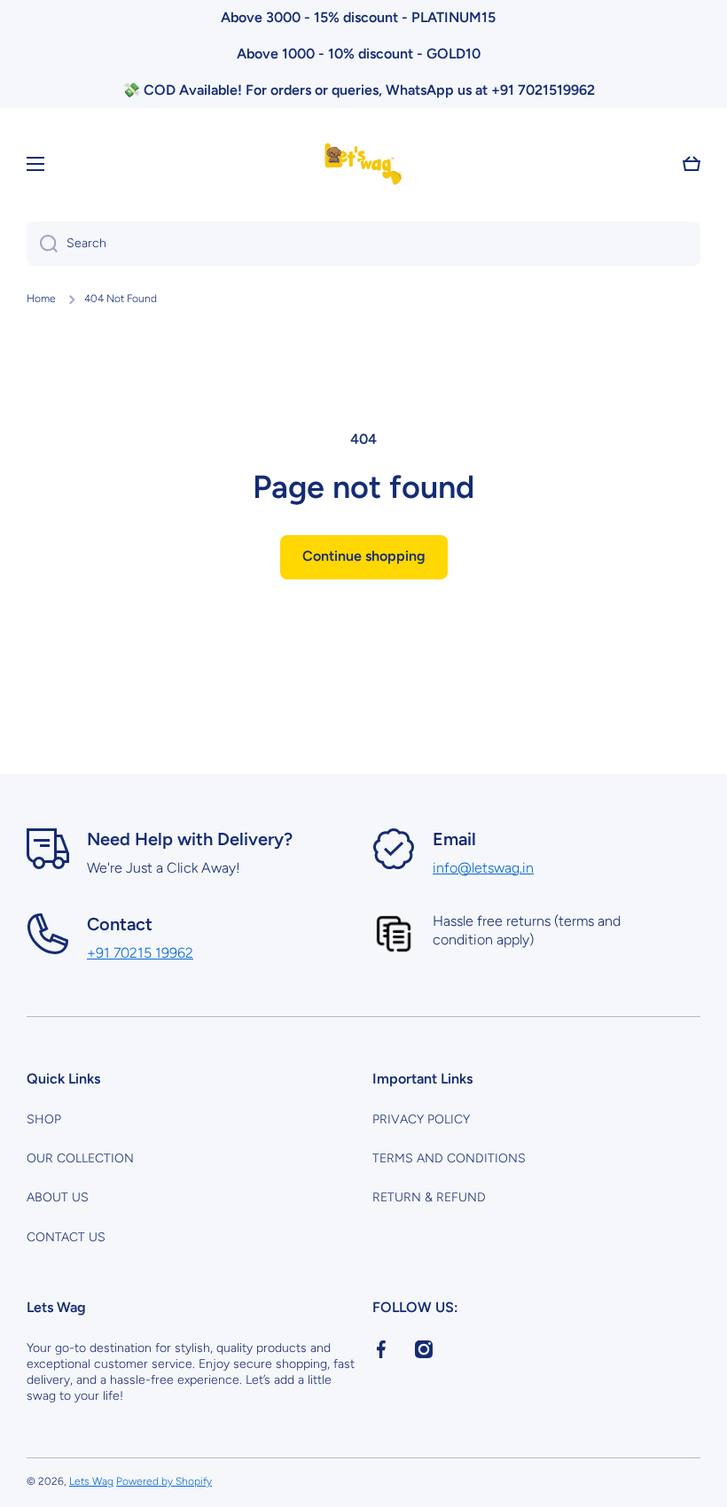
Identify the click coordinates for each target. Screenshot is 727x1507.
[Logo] (363, 164)
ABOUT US (58, 1197)
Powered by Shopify (164, 1481)
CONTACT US (66, 1237)
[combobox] (363, 243)
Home (41, 298)
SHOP (44, 1119)
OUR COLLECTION (80, 1158)
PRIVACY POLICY (421, 1119)
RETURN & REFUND (429, 1197)
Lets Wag (91, 1481)
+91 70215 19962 (140, 952)
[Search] (42, 243)
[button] (691, 164)
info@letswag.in (483, 867)
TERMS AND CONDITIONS (449, 1158)
